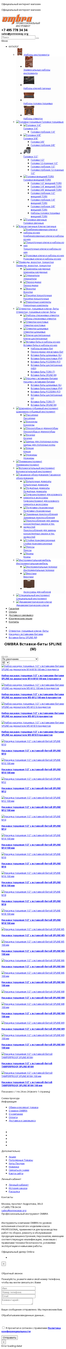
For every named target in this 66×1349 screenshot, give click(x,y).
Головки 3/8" (38, 141)
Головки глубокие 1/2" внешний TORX (43, 195)
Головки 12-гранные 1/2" (44, 163)
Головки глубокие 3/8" (43, 145)
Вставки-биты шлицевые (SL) (46, 355)
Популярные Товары (21, 1160)
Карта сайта (16, 1173)
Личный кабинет (19, 1184)
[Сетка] (2, 656)
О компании (16, 1114)
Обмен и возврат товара (23, 1107)
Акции (12, 1156)
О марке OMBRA (18, 1110)
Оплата (13, 1117)
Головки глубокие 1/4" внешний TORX (43, 201)
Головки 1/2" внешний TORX (46, 183)
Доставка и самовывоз (22, 1120)
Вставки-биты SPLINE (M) (43, 375)
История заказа (18, 1188)
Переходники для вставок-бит (47, 351)
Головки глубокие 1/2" (43, 166)
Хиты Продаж (17, 1163)
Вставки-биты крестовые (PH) (46, 358)
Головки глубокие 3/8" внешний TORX (43, 208)
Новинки (14, 1166)
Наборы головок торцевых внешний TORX (45, 214)
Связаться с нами (19, 1170)
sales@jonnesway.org (13, 1210)
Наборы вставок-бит (42, 348)
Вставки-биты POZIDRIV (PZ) (45, 361)
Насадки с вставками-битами (26, 634)
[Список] (6, 656)
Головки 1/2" (38, 159)
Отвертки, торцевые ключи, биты (29, 630)
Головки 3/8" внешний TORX (46, 189)
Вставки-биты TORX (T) (43, 371)
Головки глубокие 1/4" (43, 131)
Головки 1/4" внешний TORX (46, 186)
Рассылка (14, 1191)
